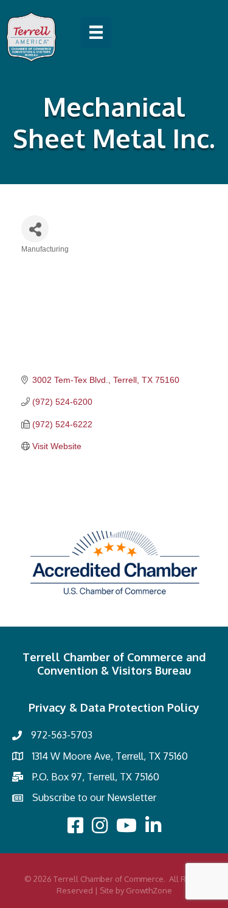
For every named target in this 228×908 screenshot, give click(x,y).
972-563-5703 (61, 735)
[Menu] (96, 32)
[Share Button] (35, 228)
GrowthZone (149, 890)
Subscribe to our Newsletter (94, 797)
